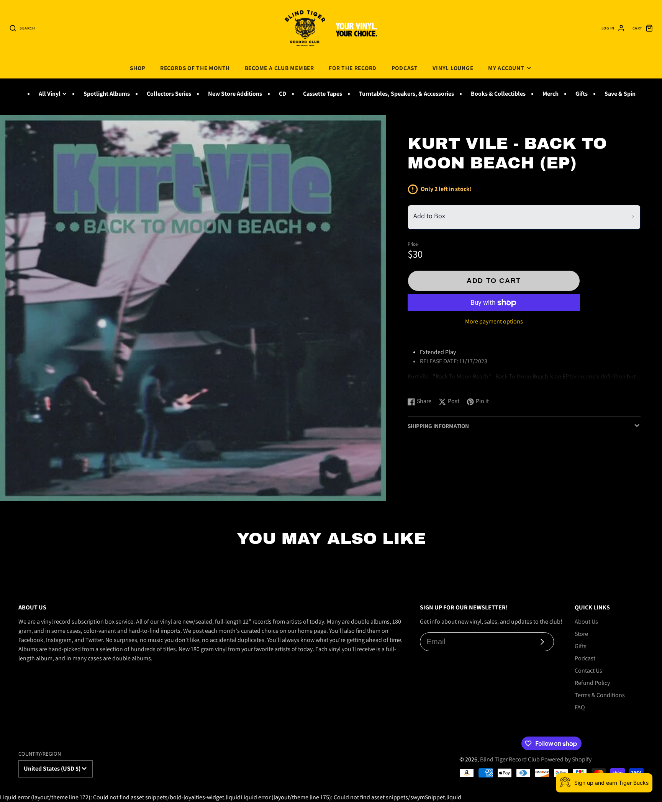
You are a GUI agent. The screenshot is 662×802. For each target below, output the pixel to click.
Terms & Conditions (600, 695)
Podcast (405, 68)
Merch (550, 94)
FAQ (580, 707)
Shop (137, 68)
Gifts (581, 94)
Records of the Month (195, 68)
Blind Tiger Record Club (510, 759)
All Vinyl (50, 94)
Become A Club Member (279, 68)
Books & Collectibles (498, 94)
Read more (423, 383)
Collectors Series (169, 94)
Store (581, 634)
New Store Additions (235, 94)
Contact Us (588, 670)
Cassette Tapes (322, 94)
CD (282, 94)
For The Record (353, 68)
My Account (506, 68)
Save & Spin (620, 94)
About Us (586, 621)
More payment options (494, 322)
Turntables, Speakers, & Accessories (406, 94)
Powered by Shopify (566, 759)
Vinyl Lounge (453, 68)
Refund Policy (592, 683)
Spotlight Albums (107, 94)
